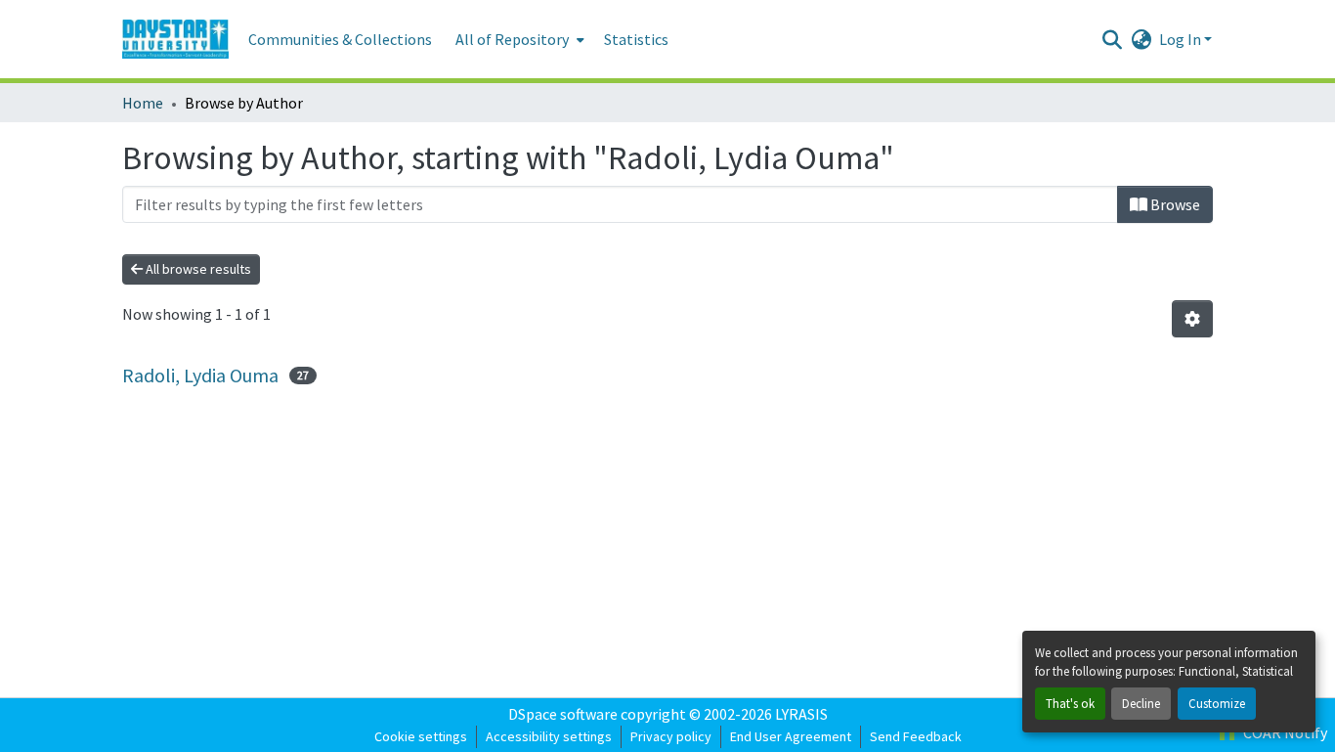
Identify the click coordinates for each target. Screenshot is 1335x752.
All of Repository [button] (512, 39)
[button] (175, 39)
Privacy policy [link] (670, 736)
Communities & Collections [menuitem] (340, 39)
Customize (1216, 703)
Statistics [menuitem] (636, 39)
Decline (1141, 703)
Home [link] (142, 102)
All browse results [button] (197, 269)
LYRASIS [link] (801, 714)
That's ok (1070, 703)
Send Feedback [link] (916, 736)
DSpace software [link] (563, 714)
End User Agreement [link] (790, 736)
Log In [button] (1181, 39)
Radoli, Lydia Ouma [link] (200, 375)
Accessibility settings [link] (549, 736)
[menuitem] (518, 39)
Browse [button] (1173, 204)
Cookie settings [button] (420, 736)
